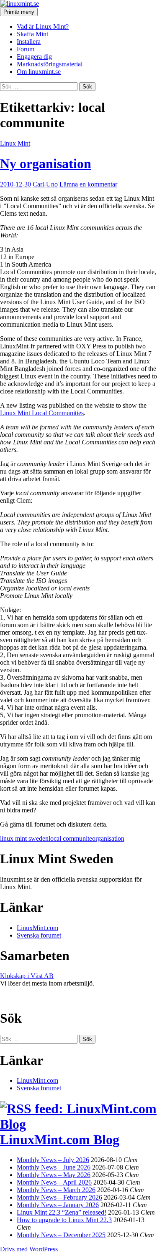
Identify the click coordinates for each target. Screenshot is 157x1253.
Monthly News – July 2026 (53, 1159)
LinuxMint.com (37, 927)
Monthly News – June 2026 (53, 1167)
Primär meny (18, 12)
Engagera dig (34, 56)
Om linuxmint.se (39, 71)
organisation (108, 838)
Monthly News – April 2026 (54, 1182)
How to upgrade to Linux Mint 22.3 (64, 1219)
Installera (29, 41)
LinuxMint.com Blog (59, 1139)
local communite (70, 838)
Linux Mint (15, 143)
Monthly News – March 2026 (56, 1189)
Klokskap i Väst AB (27, 975)
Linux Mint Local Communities (42, 412)
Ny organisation (45, 163)
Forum (25, 49)
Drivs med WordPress (29, 1249)
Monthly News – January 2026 (58, 1204)
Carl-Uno (45, 184)
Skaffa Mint (32, 34)
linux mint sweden (24, 838)
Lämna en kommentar (88, 184)
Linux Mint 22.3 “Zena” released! (61, 1212)
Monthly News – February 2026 (59, 1197)
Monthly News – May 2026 (53, 1174)
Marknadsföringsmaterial (49, 64)
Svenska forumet (39, 935)
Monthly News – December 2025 (61, 1234)
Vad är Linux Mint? (43, 26)
